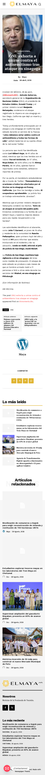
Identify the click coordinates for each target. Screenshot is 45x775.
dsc (7, 577)
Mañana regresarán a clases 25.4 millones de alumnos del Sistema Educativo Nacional (12, 324)
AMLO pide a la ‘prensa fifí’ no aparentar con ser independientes (31, 322)
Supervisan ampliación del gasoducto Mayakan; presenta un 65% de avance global (29, 439)
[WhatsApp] (31, 380)
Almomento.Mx (26, 301)
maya (24, 77)
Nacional (6, 732)
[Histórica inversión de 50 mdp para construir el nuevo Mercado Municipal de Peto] (8, 450)
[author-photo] (4, 531)
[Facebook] (13, 380)
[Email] (7, 768)
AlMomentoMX (10, 95)
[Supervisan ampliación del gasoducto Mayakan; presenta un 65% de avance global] (8, 439)
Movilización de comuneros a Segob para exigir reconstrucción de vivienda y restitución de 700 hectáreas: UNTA (29, 415)
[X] (19, 380)
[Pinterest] (25, 380)
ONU (12, 310)
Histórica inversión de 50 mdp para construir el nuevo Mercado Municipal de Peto (29, 450)
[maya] (22, 344)
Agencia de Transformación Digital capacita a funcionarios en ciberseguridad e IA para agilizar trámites (29, 462)
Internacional (22, 51)
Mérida (5, 755)
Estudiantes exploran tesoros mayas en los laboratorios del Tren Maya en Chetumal (29, 428)
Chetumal (6, 744)
